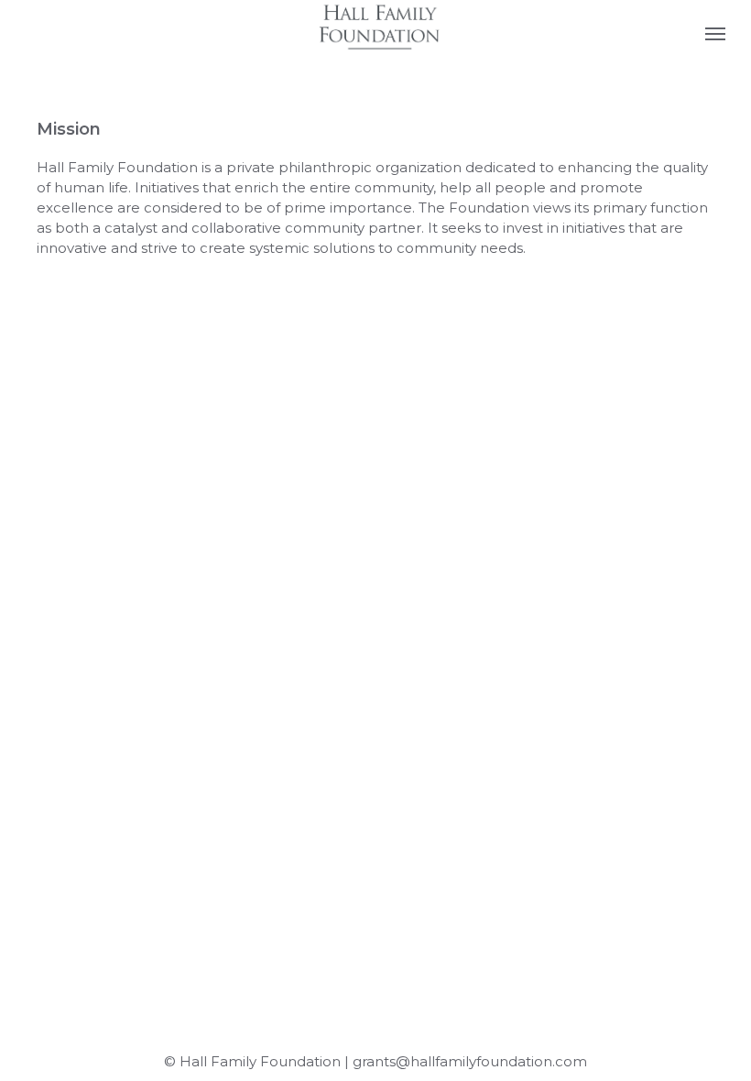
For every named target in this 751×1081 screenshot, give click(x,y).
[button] (715, 33)
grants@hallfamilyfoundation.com (470, 1061)
